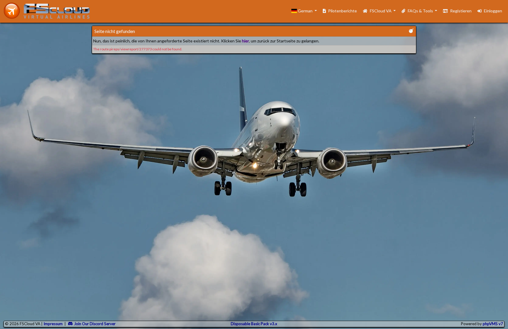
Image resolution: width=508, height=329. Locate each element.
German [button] (305, 10)
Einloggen (493, 10)
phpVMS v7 (493, 323)
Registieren (461, 10)
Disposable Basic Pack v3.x (254, 323)
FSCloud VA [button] (381, 10)
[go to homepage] (49, 11)
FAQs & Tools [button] (421, 10)
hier (245, 40)
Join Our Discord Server (95, 323)
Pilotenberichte (342, 10)
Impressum (53, 323)
